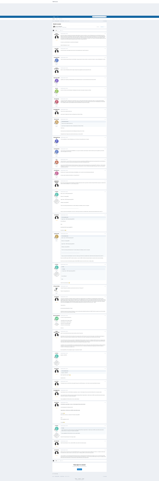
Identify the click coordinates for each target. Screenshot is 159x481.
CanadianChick (56, 57)
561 (56, 145)
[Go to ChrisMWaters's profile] (57, 173)
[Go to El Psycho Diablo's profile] (57, 289)
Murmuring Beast (56, 315)
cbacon (56, 88)
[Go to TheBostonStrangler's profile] (57, 141)
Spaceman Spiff (56, 77)
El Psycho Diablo (57, 286)
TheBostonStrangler (56, 138)
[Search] (106, 16)
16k (56, 177)
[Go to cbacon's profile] (57, 91)
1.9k (57, 322)
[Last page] (58, 30)
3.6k (57, 126)
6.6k (57, 240)
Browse (54, 16)
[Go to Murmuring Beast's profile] (57, 318)
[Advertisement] (79, 9)
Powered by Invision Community (79, 479)
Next (56, 30)
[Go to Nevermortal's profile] (57, 122)
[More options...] (105, 33)
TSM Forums (55, 1)
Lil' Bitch (56, 191)
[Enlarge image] (65, 230)
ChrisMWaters (56, 170)
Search (58, 16)
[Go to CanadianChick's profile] (57, 60)
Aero (56, 159)
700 (57, 293)
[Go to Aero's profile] (57, 162)
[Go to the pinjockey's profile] (57, 102)
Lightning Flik (56, 233)
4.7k (57, 64)
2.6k (57, 166)
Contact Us (79, 478)
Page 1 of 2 (61, 30)
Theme (76, 478)
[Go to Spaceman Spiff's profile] (57, 81)
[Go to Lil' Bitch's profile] (57, 194)
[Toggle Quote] (61, 121)
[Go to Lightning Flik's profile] (57, 236)
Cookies (83, 478)
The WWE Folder (64, 27)
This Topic (102, 16)
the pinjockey (56, 98)
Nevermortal (56, 119)
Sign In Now (79, 469)
